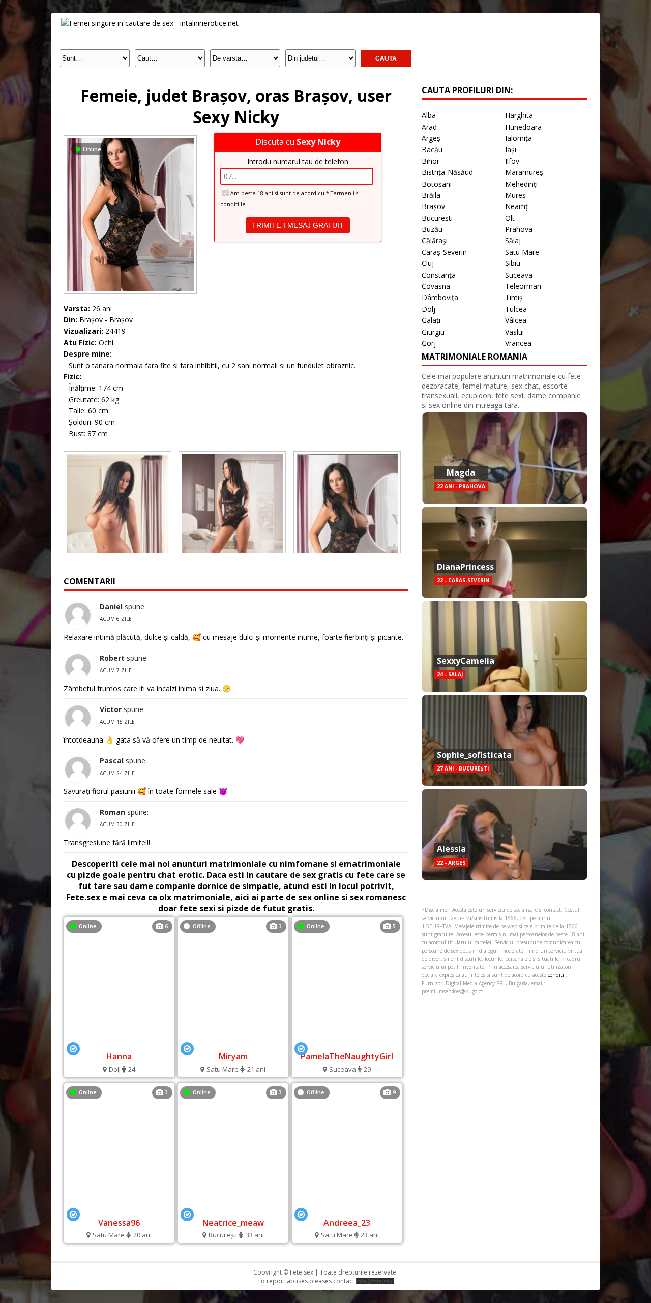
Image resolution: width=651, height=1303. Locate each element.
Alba (429, 115)
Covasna (436, 286)
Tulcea (516, 309)
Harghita (519, 115)
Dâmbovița (440, 297)
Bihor (430, 161)
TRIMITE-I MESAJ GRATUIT (298, 225)
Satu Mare (522, 252)
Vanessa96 (119, 1222)
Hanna (119, 1056)
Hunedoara (523, 127)
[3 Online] (119, 1208)
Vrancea (518, 343)
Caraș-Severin (444, 252)
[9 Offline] (346, 1208)
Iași (510, 149)
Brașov (433, 206)
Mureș (515, 195)
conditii (557, 975)
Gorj (429, 343)
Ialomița (518, 138)
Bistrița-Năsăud (447, 172)
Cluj (428, 263)
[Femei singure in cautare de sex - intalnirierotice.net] (150, 23)
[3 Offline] (233, 1042)
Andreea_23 (346, 1222)
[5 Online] (347, 1042)
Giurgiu (433, 332)
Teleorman (523, 286)
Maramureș (524, 172)
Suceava (518, 275)
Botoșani (437, 184)
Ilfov (512, 161)
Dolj (428, 309)
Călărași (435, 240)
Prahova (518, 229)
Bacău (432, 149)
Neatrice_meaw (233, 1222)
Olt (510, 218)
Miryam (233, 1056)
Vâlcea (515, 320)
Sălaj (513, 240)
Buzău (432, 229)
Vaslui (514, 332)
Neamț (516, 206)
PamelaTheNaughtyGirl (347, 1056)
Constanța (439, 275)
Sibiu (512, 263)
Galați (431, 320)
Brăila (431, 195)
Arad (429, 127)
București (437, 218)
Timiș (514, 297)
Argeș (431, 138)
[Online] (130, 138)
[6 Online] (119, 1042)
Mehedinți (521, 184)
